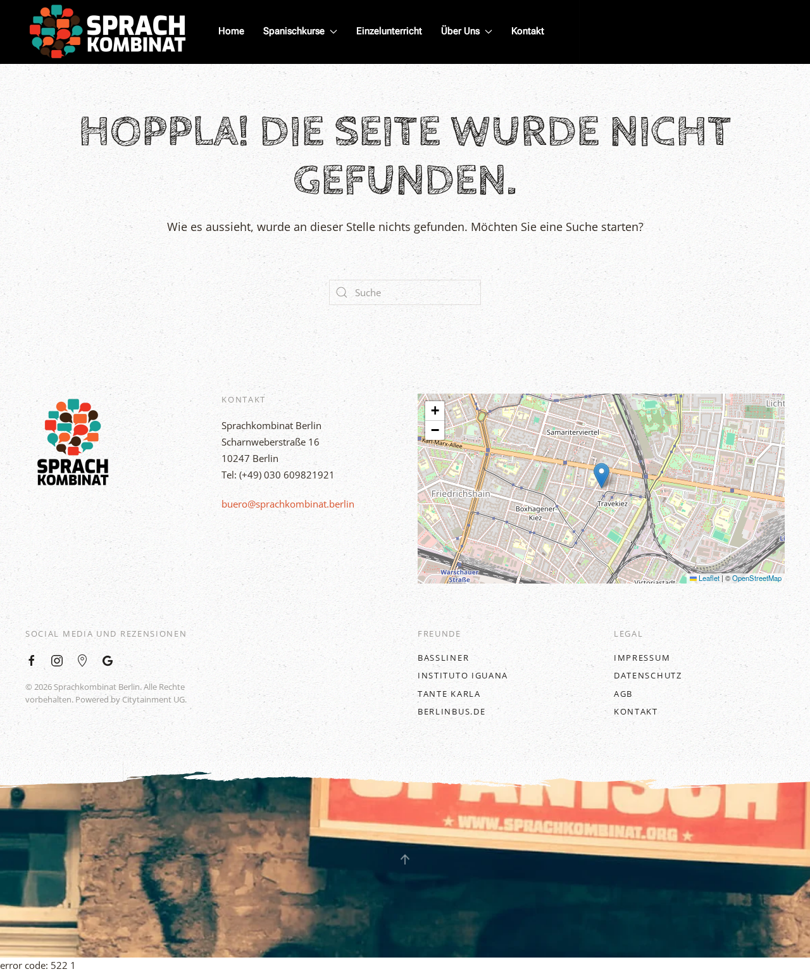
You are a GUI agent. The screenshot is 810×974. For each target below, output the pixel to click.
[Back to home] (107, 31)
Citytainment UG (153, 699)
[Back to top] (405, 859)
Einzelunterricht (389, 31)
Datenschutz (648, 675)
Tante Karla (449, 693)
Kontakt (527, 31)
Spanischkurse (294, 31)
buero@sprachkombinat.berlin (287, 503)
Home (231, 31)
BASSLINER (443, 657)
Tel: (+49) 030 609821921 (278, 474)
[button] (601, 476)
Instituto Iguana (463, 675)
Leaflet (708, 578)
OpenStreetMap (757, 578)
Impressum (642, 657)
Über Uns (460, 31)
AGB (623, 693)
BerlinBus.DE (451, 711)
